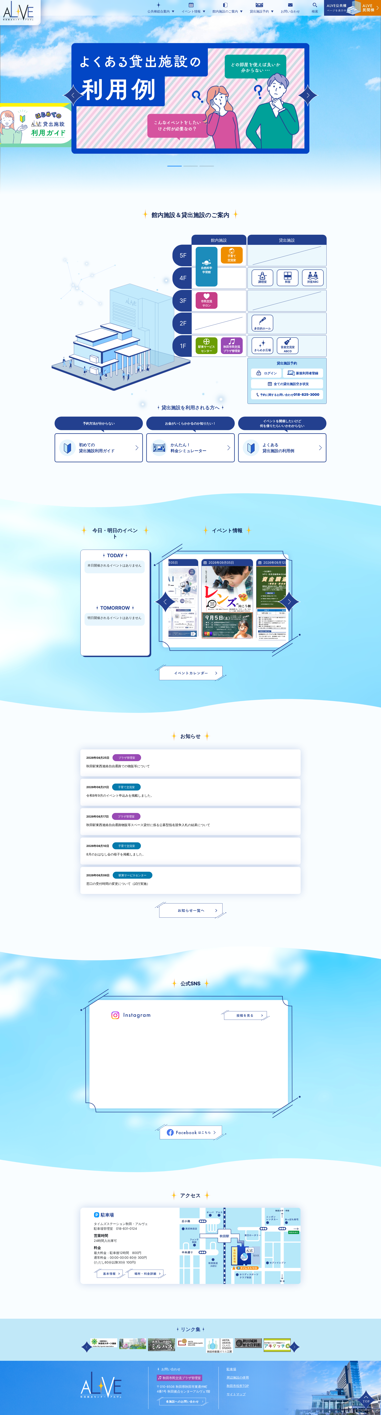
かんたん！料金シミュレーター (188, 447)
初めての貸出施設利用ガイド (97, 447)
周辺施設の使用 (238, 1377)
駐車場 (231, 1369)
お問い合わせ (290, 11)
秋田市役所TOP (238, 1386)
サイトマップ (236, 1394)
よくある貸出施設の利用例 (278, 447)
